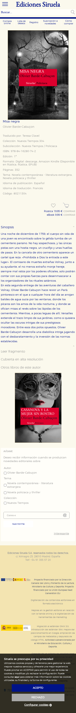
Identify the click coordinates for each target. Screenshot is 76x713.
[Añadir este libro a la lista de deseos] (53, 206)
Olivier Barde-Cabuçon (18, 126)
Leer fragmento (13, 351)
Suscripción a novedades (50, 22)
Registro (33, 22)
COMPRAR (69, 211)
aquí (17, 677)
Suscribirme (18, 524)
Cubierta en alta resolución (22, 359)
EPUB (32, 164)
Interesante (61, 533)
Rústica (11, 164)
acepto (38, 688)
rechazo (38, 697)
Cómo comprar (68, 22)
